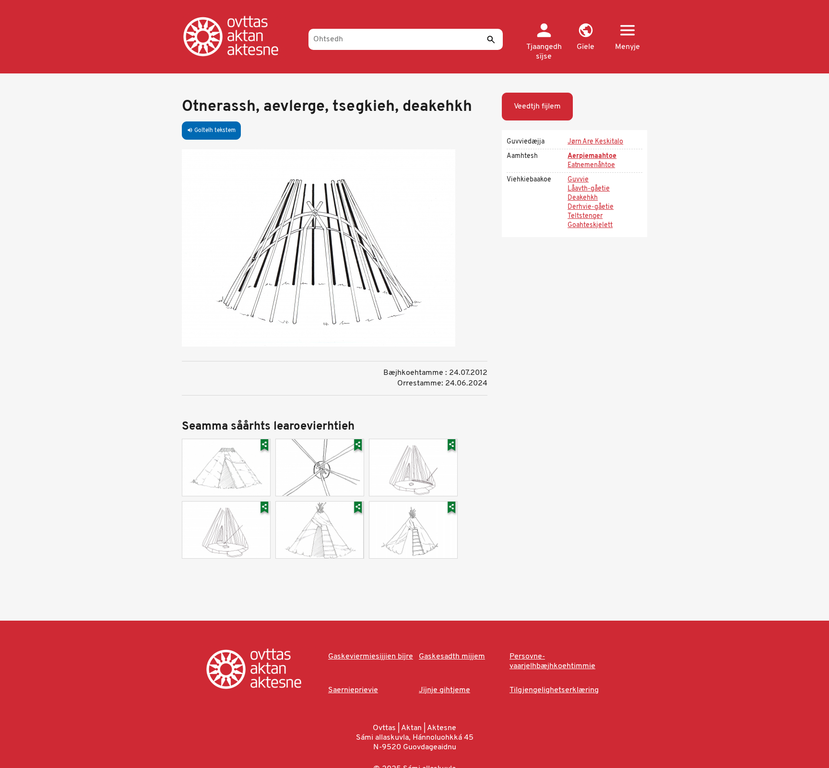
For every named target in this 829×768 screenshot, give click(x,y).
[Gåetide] (240, 36)
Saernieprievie (353, 690)
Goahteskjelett (590, 225)
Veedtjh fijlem (537, 106)
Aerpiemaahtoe (592, 156)
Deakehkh (583, 198)
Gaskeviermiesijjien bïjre (370, 656)
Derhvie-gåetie (591, 207)
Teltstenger (585, 216)
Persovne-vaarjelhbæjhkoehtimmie (552, 661)
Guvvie (578, 179)
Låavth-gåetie (589, 188)
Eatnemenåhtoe (591, 165)
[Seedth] (491, 39)
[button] (585, 37)
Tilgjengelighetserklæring (554, 690)
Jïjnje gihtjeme (444, 690)
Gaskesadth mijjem (452, 656)
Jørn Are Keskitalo (595, 141)
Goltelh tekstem (211, 130)
